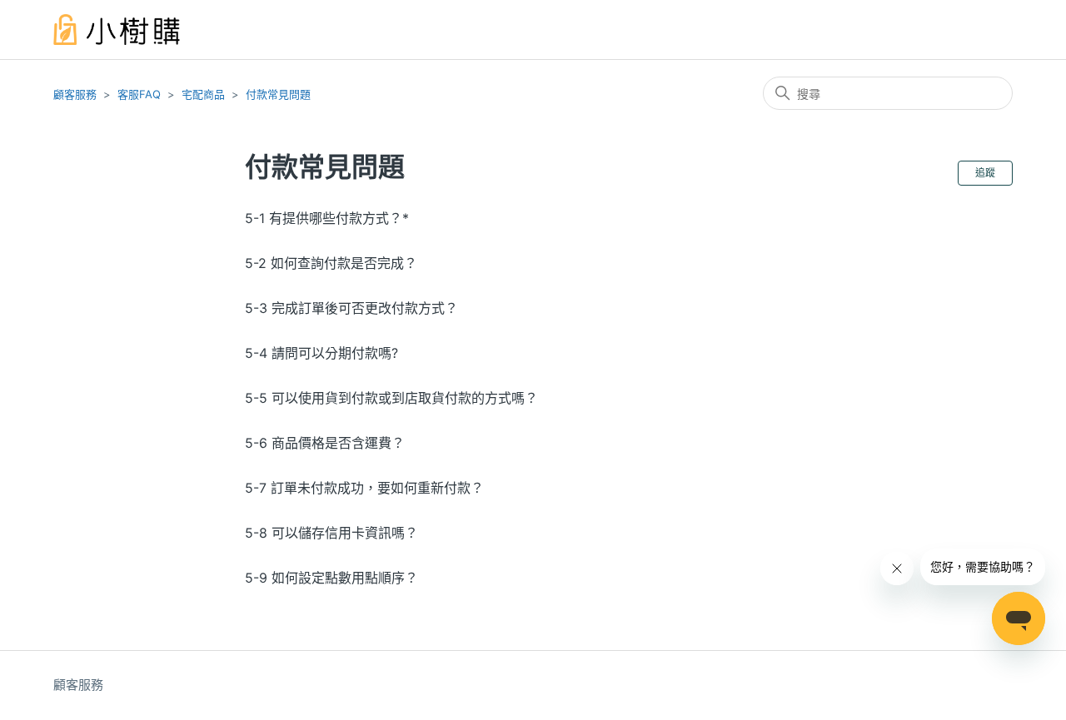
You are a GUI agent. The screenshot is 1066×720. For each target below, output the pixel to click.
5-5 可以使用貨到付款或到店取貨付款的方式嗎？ (391, 398)
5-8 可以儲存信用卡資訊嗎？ (331, 532)
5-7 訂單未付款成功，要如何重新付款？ (364, 487)
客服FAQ (139, 94)
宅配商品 (203, 94)
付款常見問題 (278, 94)
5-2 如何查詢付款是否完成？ (331, 263)
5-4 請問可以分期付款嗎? (321, 353)
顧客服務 (75, 94)
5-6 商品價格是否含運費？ (325, 442)
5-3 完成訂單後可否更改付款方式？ (351, 308)
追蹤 (985, 172)
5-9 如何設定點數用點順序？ (331, 577)
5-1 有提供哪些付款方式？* (327, 218)
